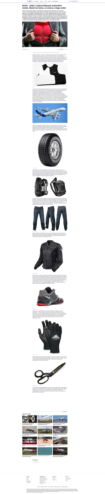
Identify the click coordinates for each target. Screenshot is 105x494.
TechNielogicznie (28, 482)
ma (61, 98)
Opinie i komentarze (55, 1)
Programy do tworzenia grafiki (43, 482)
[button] (72, 1)
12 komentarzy (61, 49)
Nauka (46, 1)
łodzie (65, 388)
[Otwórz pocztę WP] (69, 1)
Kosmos (41, 1)
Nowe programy (41, 483)
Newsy (53, 477)
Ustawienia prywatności (64, 486)
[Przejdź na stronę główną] (30, 1)
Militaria (49, 1)
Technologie (36, 1)
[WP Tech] (31, 1)
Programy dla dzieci (42, 481)
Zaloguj (75, 1)
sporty (65, 200)
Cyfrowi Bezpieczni (29, 481)
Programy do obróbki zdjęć (43, 477)
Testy (66, 477)
